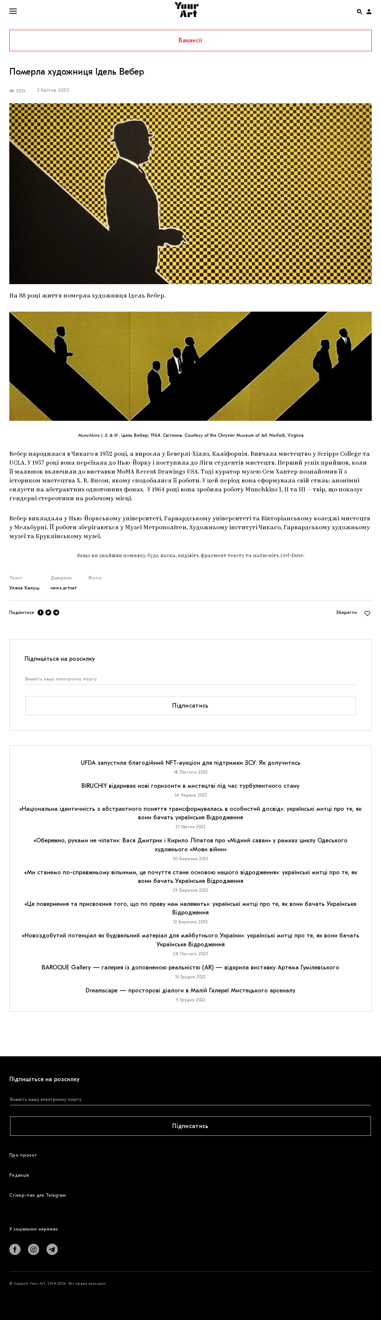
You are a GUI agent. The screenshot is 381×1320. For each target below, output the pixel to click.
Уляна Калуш (24, 588)
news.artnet (64, 588)
